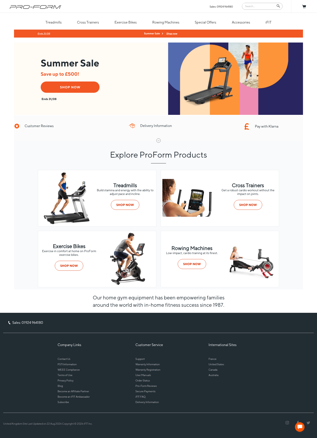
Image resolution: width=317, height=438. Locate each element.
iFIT (268, 22)
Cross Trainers (88, 22)
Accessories (241, 22)
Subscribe (63, 402)
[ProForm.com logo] (36, 7)
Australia (213, 375)
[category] (66, 223)
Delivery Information (147, 402)
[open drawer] (158, 140)
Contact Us (64, 359)
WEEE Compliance (69, 369)
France (213, 359)
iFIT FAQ (140, 396)
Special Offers (205, 22)
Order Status (142, 380)
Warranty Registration (147, 369)
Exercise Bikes (126, 22)
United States (216, 364)
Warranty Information (147, 364)
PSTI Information (67, 364)
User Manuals (143, 375)
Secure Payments (145, 391)
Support (140, 359)
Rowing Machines (165, 22)
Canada (213, 369)
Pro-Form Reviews (146, 385)
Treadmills (54, 22)
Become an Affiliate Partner (73, 391)
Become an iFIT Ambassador (74, 396)
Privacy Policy (66, 380)
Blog (60, 385)
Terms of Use (65, 375)
